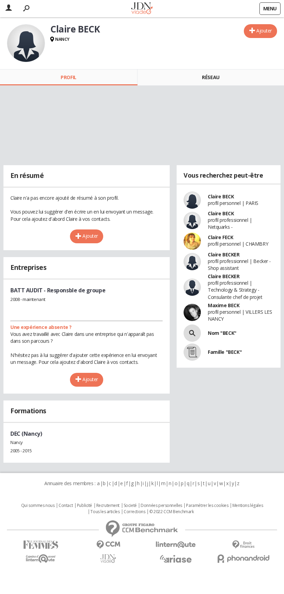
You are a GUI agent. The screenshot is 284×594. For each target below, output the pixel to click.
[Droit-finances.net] (243, 544)
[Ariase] (176, 559)
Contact (66, 505)
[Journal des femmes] (40, 544)
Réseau (210, 77)
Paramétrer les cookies (207, 505)
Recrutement (107, 505)
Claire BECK (221, 196)
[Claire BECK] (26, 43)
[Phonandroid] (243, 558)
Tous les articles (104, 511)
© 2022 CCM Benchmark (171, 511)
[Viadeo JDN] (108, 558)
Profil (68, 77)
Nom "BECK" (222, 333)
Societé (130, 505)
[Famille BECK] (192, 352)
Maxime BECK (223, 305)
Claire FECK (220, 237)
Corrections (134, 511)
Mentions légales (247, 505)
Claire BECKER (224, 254)
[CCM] (108, 544)
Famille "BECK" (225, 352)
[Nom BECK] (192, 333)
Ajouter (264, 30)
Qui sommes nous (38, 505)
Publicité (84, 505)
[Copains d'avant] (40, 558)
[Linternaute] (176, 544)
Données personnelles (161, 505)
